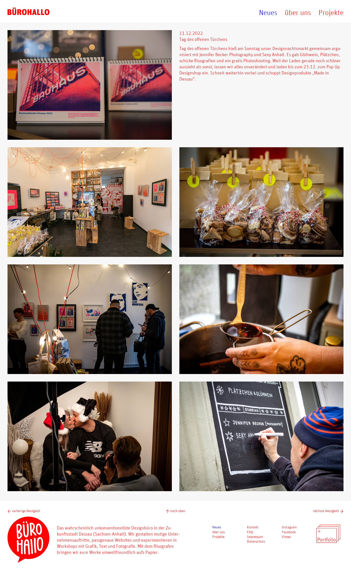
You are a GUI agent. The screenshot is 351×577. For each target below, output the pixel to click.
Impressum (255, 536)
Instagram (289, 527)
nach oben (177, 510)
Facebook (289, 532)
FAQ (250, 532)
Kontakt (253, 527)
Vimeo (286, 536)
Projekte (330, 12)
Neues (268, 12)
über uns (298, 12)
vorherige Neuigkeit (25, 510)
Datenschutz (256, 541)
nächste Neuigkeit (326, 510)
